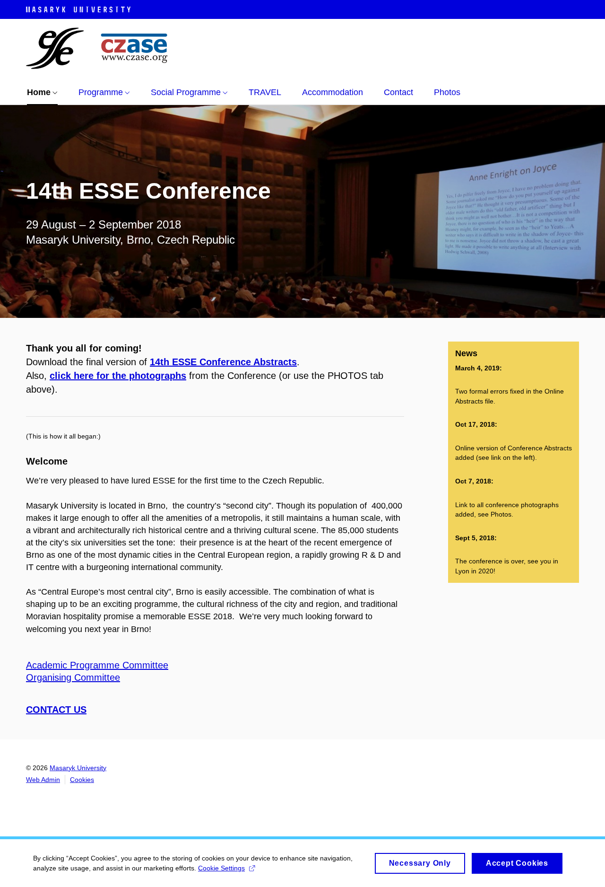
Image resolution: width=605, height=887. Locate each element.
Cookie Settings (221, 868)
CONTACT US (56, 709)
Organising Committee (73, 677)
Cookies (82, 779)
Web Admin (43, 779)
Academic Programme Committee (97, 665)
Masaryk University (78, 768)
